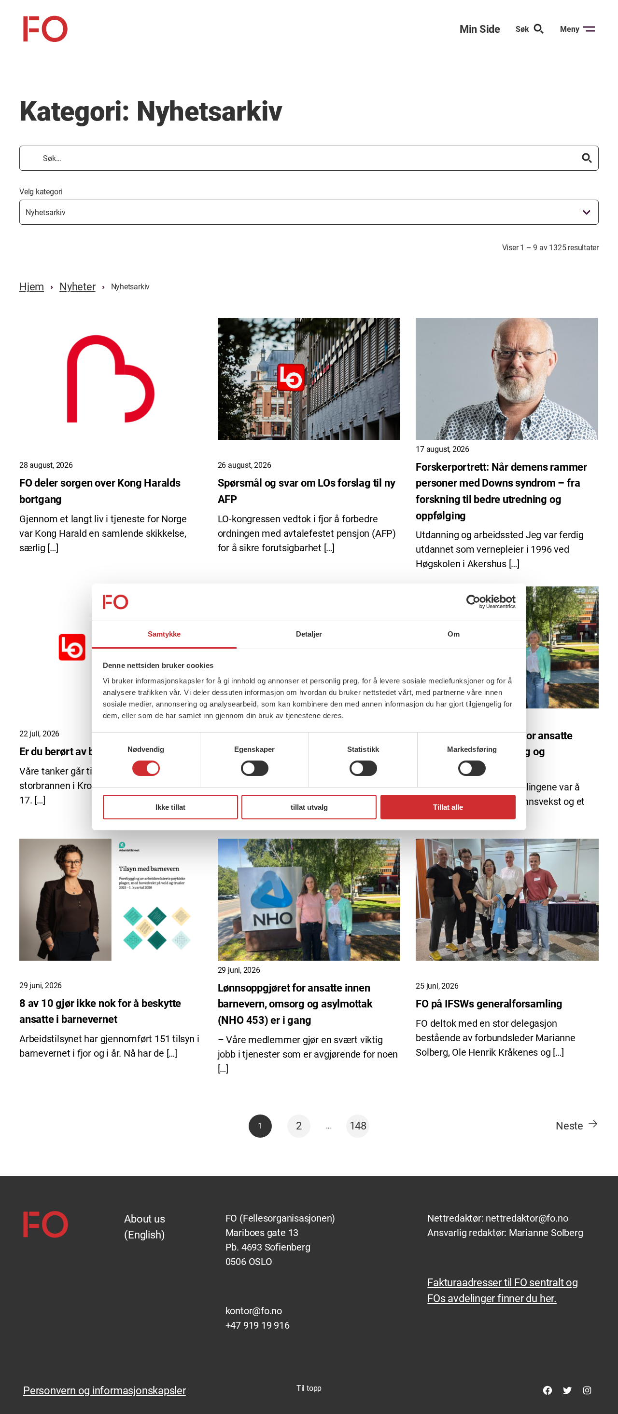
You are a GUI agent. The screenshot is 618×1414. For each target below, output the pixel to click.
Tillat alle (448, 807)
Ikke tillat (170, 807)
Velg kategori (40, 191)
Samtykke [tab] (164, 634)
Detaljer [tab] (309, 634)
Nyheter (77, 287)
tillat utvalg (309, 807)
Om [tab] (454, 634)
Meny (569, 29)
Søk (522, 29)
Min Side (480, 29)
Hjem (31, 287)
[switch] (254, 768)
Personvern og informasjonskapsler (104, 1391)
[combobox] (309, 212)
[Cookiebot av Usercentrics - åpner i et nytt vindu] (473, 602)
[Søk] (587, 158)
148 (358, 1126)
